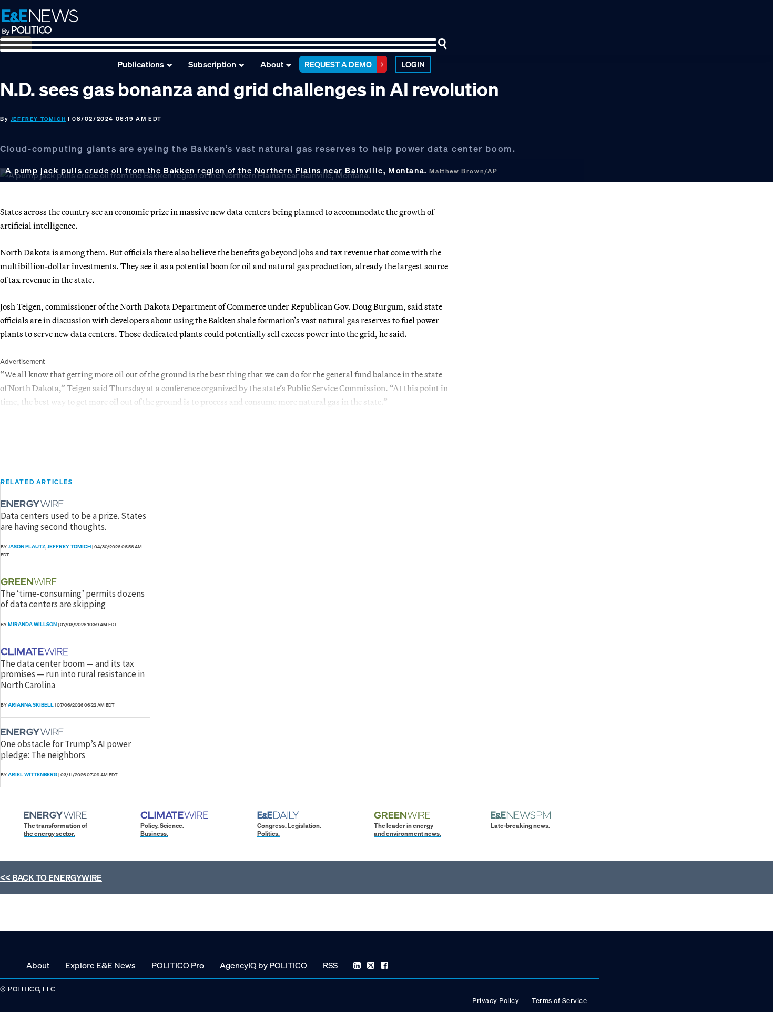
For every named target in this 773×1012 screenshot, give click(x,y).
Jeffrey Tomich (38, 119)
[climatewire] (36, 652)
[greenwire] (30, 582)
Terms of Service (559, 1000)
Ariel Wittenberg (32, 774)
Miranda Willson (32, 624)
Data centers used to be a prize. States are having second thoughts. (73, 521)
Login (413, 64)
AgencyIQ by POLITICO (263, 965)
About (271, 64)
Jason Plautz (26, 546)
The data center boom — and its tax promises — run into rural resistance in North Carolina (73, 674)
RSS (330, 965)
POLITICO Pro (177, 965)
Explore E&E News (100, 965)
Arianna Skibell (31, 704)
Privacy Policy (495, 1000)
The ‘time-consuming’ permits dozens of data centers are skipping (73, 599)
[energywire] (33, 504)
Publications (140, 64)
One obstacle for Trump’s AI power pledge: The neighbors (66, 749)
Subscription (212, 64)
